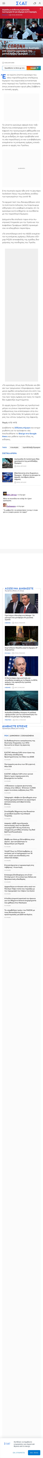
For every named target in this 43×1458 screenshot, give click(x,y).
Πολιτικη (8, 720)
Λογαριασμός (39, 3)
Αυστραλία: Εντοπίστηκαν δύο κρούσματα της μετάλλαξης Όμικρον (26, 461)
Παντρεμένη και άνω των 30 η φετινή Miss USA (19, 765)
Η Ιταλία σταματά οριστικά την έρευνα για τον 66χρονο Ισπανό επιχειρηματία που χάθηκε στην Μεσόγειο (20, 901)
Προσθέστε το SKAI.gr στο (20, 68)
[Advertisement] (21, 570)
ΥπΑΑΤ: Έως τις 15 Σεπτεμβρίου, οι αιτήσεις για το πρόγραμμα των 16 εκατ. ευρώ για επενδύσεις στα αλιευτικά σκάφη (18, 854)
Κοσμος (7, 622)
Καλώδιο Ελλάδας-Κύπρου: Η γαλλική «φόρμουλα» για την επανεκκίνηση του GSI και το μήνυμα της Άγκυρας (21, 715)
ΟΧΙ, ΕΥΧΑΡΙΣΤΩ (19, 1453)
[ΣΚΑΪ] (21, 3)
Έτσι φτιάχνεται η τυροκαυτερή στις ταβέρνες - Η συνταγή (19, 866)
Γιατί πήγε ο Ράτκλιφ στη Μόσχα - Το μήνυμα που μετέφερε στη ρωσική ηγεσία (20, 618)
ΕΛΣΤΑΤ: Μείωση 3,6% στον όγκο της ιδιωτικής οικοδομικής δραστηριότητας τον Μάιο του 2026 (19, 755)
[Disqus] (21, 518)
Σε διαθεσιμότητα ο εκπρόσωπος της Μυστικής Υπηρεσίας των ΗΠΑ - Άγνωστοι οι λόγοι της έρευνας (19, 743)
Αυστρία (14, 447)
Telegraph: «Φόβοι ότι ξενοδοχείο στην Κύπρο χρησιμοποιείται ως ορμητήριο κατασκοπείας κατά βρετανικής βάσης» (20, 801)
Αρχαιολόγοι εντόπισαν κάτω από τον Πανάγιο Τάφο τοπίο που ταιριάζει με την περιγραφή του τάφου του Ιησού (19, 889)
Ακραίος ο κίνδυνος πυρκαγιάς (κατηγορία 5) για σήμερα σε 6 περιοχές (19, 11)
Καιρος (34, 3)
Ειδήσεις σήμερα (23, 428)
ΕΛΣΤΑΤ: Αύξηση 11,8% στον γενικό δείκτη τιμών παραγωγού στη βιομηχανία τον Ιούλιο (18, 776)
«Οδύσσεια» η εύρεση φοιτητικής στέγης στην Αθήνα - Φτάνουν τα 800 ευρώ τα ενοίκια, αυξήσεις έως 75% (20, 788)
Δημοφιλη (15, 736)
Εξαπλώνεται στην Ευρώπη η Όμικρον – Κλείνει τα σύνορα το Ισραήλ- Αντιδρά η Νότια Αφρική (27, 476)
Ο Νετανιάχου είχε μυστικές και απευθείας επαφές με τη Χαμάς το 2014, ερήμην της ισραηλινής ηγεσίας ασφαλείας (21, 681)
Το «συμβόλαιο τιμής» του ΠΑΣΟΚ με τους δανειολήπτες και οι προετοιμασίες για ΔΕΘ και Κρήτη (19, 912)
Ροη (6, 736)
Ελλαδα (5, 15)
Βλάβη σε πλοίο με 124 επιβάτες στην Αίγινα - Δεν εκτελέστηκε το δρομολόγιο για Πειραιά (19, 842)
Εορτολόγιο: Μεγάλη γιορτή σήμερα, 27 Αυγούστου (21, 649)
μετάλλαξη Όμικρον (32, 447)
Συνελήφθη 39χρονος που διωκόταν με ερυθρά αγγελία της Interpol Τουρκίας (19, 814)
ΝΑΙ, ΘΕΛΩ (34, 1453)
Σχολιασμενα (27, 736)
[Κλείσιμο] (40, 9)
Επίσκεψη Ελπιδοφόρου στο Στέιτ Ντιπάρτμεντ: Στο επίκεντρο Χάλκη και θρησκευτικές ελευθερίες (20, 877)
